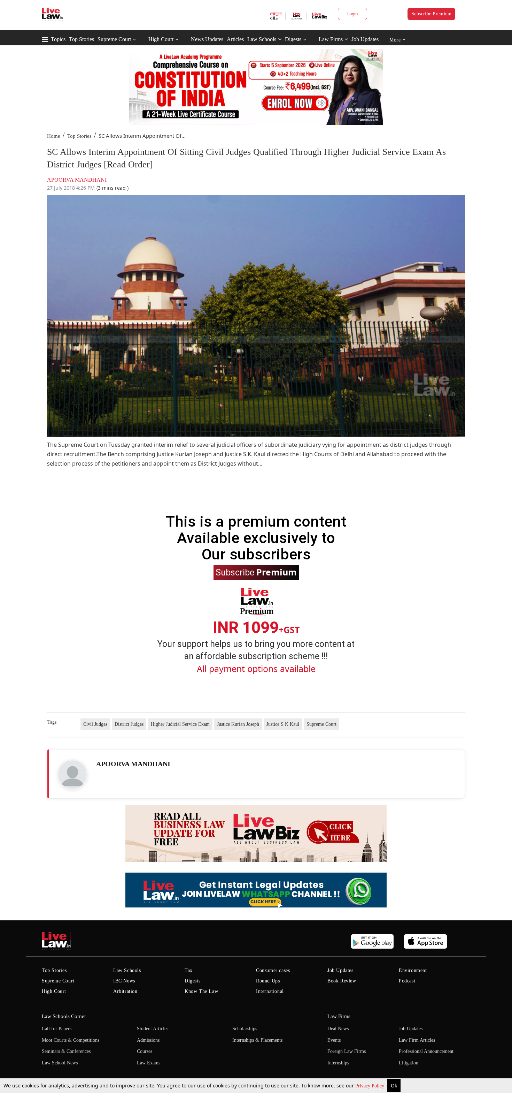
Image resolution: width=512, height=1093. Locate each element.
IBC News (124, 980)
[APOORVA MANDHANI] (72, 774)
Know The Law (201, 991)
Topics (58, 39)
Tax (189, 970)
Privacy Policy (370, 1085)
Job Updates (365, 39)
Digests (293, 39)
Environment (413, 970)
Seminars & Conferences (66, 1051)
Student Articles (152, 1028)
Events (334, 1040)
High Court (160, 39)
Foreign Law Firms (346, 1051)
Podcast (407, 980)
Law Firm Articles (417, 1040)
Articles (235, 39)
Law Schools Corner (64, 1016)
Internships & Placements (257, 1040)
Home (53, 136)
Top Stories (81, 39)
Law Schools (261, 39)
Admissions (148, 1040)
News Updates (207, 39)
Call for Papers (56, 1028)
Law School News (60, 1062)
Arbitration (125, 991)
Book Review (341, 980)
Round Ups (268, 980)
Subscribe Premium (431, 13)
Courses (144, 1051)
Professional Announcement (426, 1051)
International (270, 991)
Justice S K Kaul (282, 724)
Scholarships (244, 1028)
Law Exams (148, 1062)
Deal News (338, 1028)
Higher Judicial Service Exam (180, 724)
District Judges (129, 724)
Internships (338, 1062)
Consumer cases (273, 970)
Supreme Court (114, 39)
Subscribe (256, 572)
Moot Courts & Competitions (70, 1040)
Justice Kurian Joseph (238, 724)
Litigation (408, 1062)
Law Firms (331, 39)
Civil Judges (95, 724)
